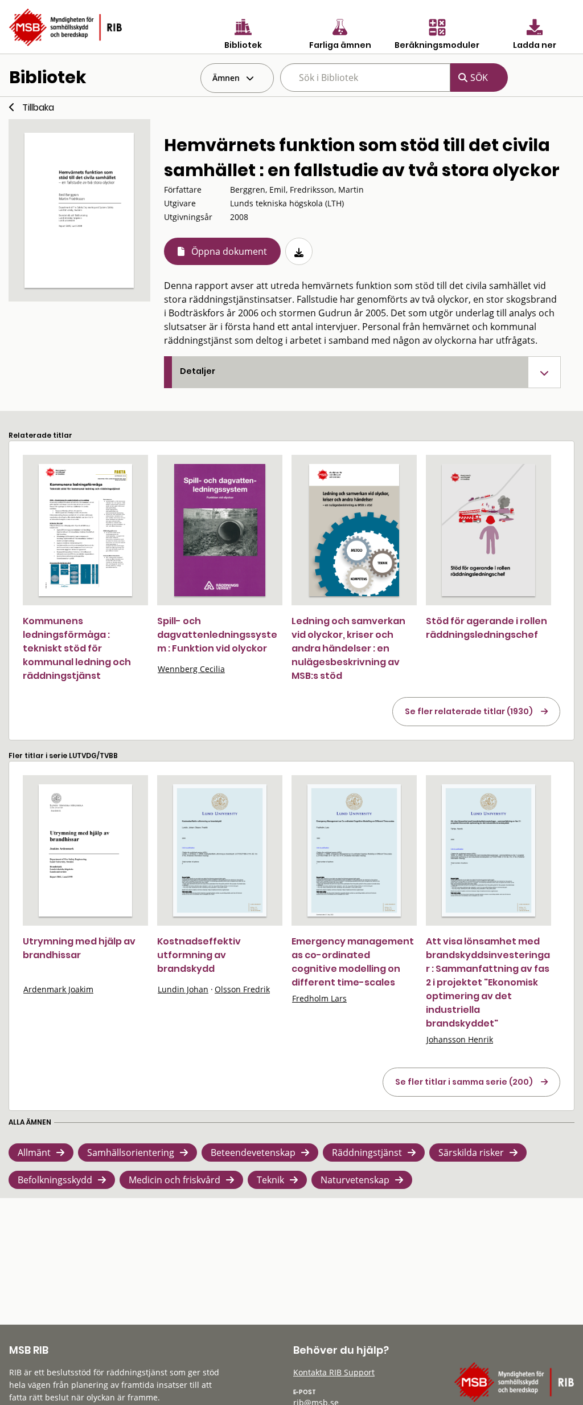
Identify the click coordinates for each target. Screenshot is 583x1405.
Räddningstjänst (367, 1152)
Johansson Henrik (459, 1039)
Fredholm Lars (319, 998)
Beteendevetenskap (253, 1152)
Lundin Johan (183, 989)
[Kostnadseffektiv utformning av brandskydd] (219, 850)
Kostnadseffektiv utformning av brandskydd (199, 955)
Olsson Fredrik (242, 989)
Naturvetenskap (355, 1180)
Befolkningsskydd (55, 1180)
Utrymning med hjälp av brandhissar (79, 948)
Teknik (270, 1180)
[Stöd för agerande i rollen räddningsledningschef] (488, 530)
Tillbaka (38, 107)
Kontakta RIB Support (334, 1372)
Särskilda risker (471, 1152)
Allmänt (34, 1152)
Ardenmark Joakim (58, 989)
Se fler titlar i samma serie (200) (464, 1082)
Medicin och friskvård (174, 1180)
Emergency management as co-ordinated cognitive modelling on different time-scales (353, 962)
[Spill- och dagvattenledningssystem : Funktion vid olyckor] (219, 530)
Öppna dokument (229, 251)
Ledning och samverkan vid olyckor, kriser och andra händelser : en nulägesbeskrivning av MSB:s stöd (348, 648)
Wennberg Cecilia (191, 668)
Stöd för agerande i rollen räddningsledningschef (486, 627)
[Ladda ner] (299, 251)
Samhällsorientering (130, 1152)
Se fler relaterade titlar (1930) (469, 711)
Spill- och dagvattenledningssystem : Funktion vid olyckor (217, 634)
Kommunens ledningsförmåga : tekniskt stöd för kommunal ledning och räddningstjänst (77, 648)
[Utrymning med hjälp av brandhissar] (85, 850)
